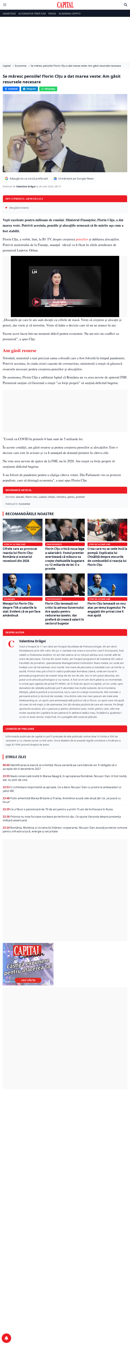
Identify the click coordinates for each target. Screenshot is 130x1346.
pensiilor (82, 239)
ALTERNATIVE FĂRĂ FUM (32, 13)
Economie (24, 503)
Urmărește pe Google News (76, 178)
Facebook (13, 88)
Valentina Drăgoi (26, 186)
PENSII (52, 13)
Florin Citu (31, 496)
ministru (61, 496)
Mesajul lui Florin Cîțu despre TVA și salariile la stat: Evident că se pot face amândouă (21, 609)
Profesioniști (54, 544)
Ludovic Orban (47, 496)
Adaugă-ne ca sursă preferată (29, 178)
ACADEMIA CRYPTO (70, 13)
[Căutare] (126, 5)
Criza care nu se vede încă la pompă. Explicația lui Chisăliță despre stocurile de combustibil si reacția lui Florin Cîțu (107, 557)
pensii (71, 496)
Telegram (31, 88)
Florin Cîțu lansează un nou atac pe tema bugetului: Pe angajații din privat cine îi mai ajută (107, 609)
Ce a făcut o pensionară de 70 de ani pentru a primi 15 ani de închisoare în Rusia (61, 809)
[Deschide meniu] (4, 4)
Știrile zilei (15, 757)
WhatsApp (50, 88)
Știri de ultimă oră (14, 544)
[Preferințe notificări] (6, 1338)
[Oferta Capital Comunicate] (65, 964)
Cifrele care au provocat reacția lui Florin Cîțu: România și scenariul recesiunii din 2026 (20, 555)
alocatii (20, 496)
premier (80, 496)
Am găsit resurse (19, 207)
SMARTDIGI (9, 13)
